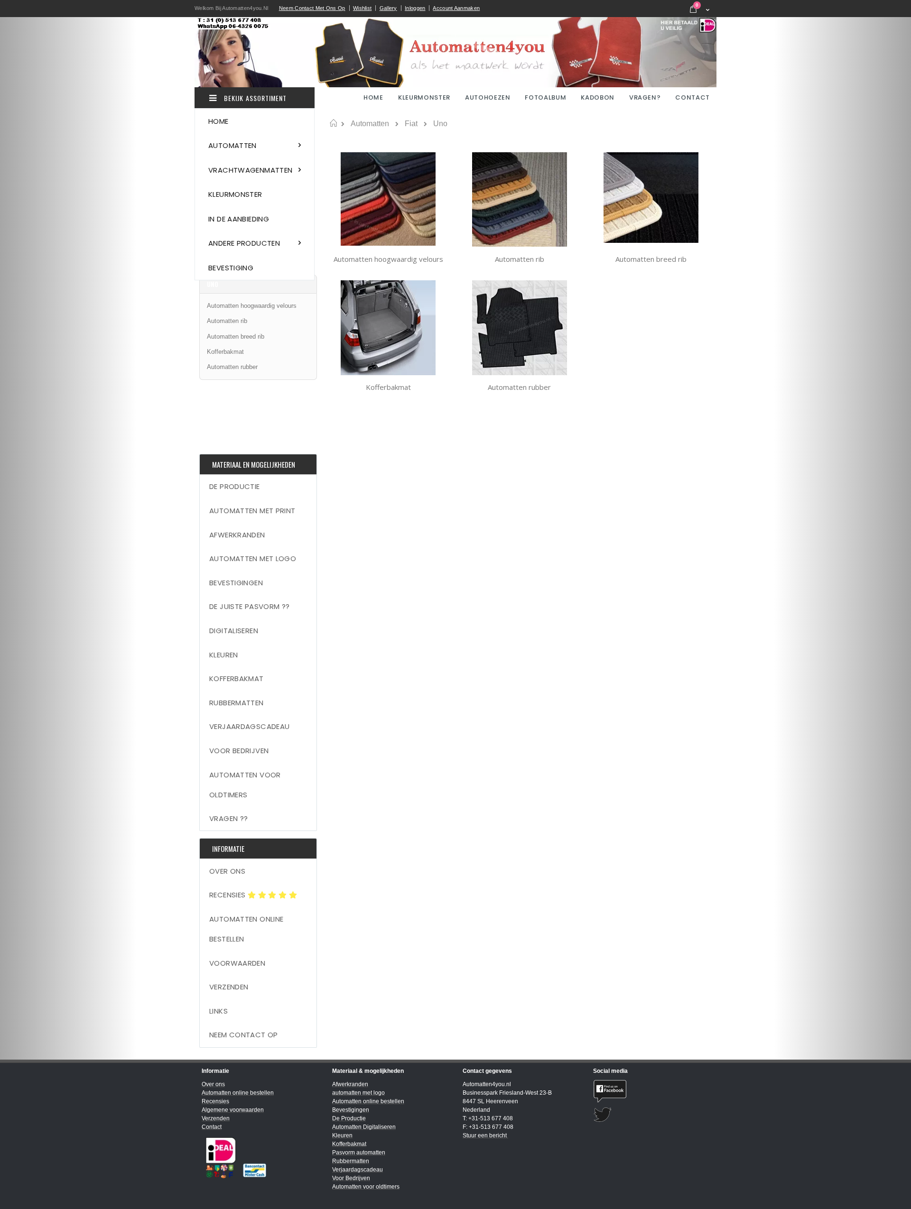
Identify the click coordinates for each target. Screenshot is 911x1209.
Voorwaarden (237, 963)
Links (218, 1011)
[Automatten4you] (455, 52)
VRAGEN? (645, 97)
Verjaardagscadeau (249, 726)
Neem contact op (243, 1035)
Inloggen (415, 8)
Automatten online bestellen (246, 929)
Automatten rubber (519, 387)
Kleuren (223, 655)
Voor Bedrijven (239, 751)
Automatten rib (519, 259)
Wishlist (362, 8)
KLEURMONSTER (424, 97)
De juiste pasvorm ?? (249, 606)
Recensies (228, 895)
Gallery (388, 8)
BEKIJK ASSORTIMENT (254, 98)
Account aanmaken (456, 8)
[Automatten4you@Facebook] (651, 1091)
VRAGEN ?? (228, 818)
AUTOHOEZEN (488, 97)
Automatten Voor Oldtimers (245, 785)
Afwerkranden (237, 535)
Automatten (370, 124)
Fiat (411, 124)
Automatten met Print (252, 511)
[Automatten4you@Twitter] (651, 1115)
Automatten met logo (252, 558)
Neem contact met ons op (312, 8)
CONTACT (692, 97)
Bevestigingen (236, 583)
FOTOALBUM (545, 97)
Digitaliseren (233, 631)
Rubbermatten (236, 703)
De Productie (234, 486)
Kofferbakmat (388, 387)
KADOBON (597, 97)
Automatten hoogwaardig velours (388, 259)
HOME (374, 97)
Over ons (227, 871)
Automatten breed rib (651, 259)
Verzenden (228, 987)
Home (333, 123)
